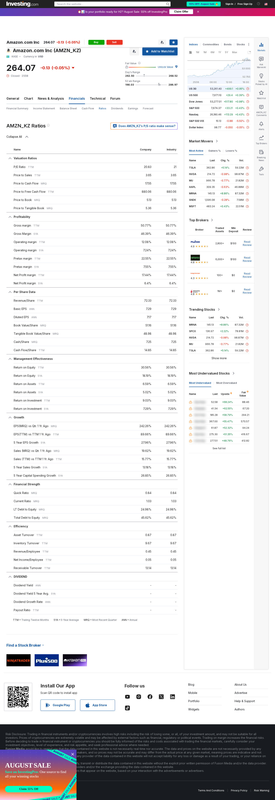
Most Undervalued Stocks (209, 373)
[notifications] (258, 4)
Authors (240, 709)
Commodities (211, 44)
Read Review (247, 243)
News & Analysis (51, 98)
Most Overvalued (226, 382)
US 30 (192, 88)
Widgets (193, 709)
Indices (193, 44)
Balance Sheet (68, 108)
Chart (28, 98)
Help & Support (245, 701)
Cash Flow (88, 108)
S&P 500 (194, 108)
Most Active (196, 150)
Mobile (192, 692)
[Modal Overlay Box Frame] (38, 775)
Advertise (241, 692)
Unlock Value (165, 66)
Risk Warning (261, 790)
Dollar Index (196, 127)
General (12, 98)
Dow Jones (196, 101)
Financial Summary (17, 108)
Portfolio (194, 701)
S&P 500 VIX (196, 120)
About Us (241, 684)
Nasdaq (193, 114)
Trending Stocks (202, 309)
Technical (97, 98)
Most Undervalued (200, 382)
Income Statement (44, 108)
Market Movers (201, 141)
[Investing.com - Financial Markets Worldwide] (22, 4)
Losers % (231, 150)
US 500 (193, 95)
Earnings (133, 108)
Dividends (117, 108)
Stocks (241, 44)
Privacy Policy (239, 790)
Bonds (228, 44)
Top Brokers (199, 220)
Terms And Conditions (211, 790)
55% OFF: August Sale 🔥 (203, 4)
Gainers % (214, 150)
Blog (191, 684)
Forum (115, 98)
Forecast (148, 108)
